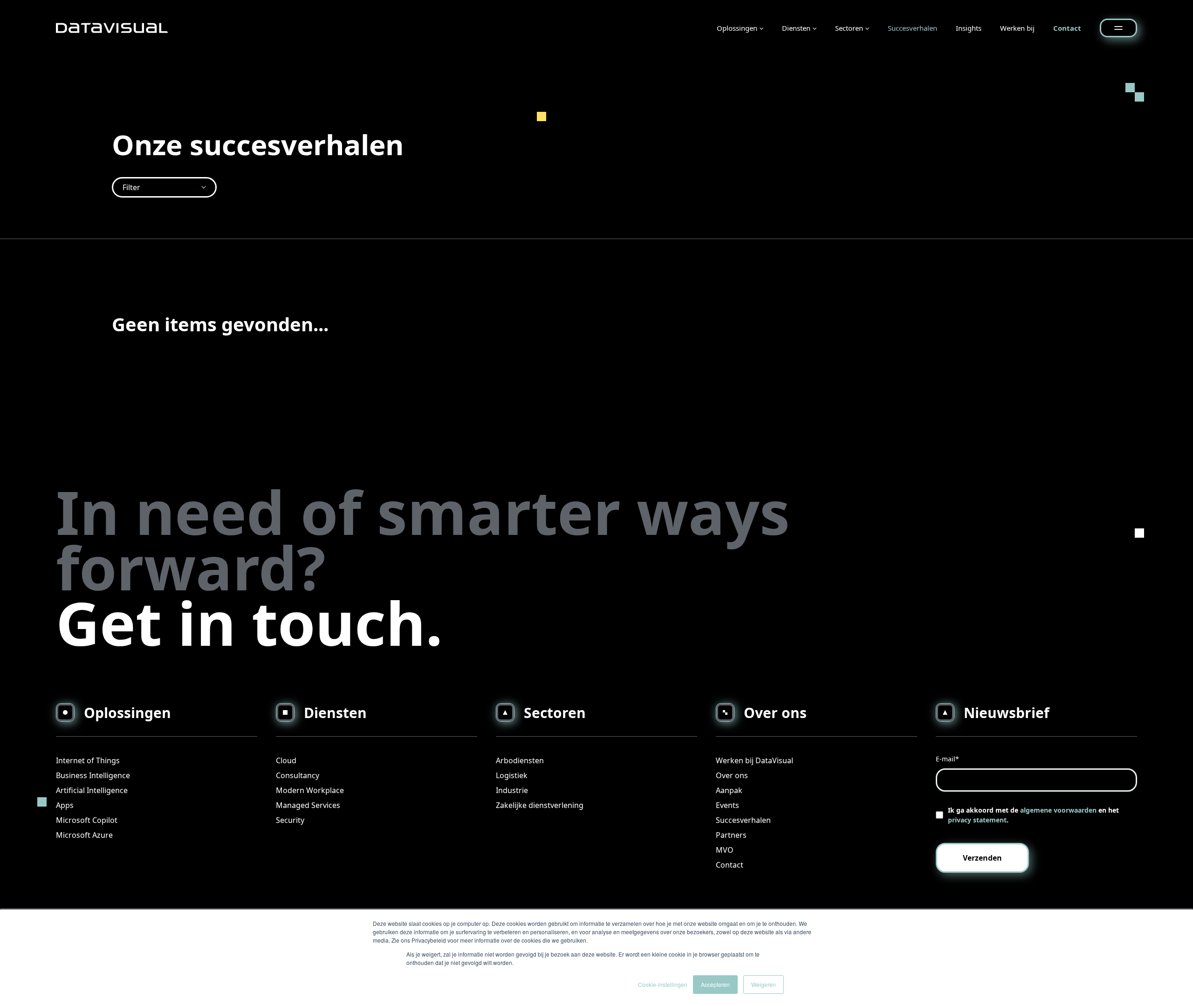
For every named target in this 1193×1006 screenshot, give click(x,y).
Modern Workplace (310, 790)
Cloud (286, 760)
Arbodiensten (520, 760)
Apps (65, 805)
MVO (725, 850)
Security (290, 820)
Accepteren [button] (715, 984)
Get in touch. (249, 622)
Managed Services (308, 805)
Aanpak (729, 790)
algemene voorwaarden (1058, 810)
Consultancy (297, 775)
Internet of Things (88, 760)
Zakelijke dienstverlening (539, 805)
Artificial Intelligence (92, 790)
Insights (968, 28)
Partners (731, 835)
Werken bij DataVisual (754, 760)
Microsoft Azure (84, 835)
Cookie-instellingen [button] (662, 984)
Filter (131, 187)
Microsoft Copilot (86, 820)
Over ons (732, 775)
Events (727, 805)
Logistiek (512, 775)
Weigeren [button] (763, 984)
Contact (1067, 28)
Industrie (512, 790)
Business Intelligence (93, 775)
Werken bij (1017, 28)
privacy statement (977, 819)
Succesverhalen (912, 28)
